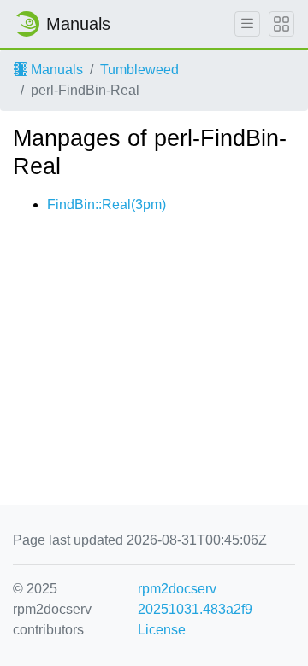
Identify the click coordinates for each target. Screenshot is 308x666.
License (162, 629)
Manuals (55, 69)
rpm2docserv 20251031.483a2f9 (195, 598)
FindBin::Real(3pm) (106, 204)
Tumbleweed (139, 69)
